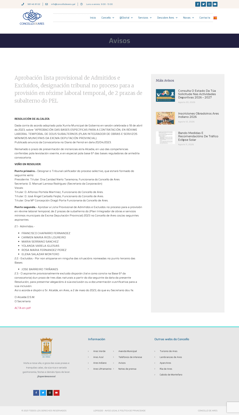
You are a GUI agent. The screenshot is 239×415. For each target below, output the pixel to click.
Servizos (143, 18)
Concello (106, 18)
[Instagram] (209, 4)
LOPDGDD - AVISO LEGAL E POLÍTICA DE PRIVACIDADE (119, 410)
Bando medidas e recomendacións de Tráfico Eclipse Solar (198, 136)
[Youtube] (215, 4)
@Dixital (124, 18)
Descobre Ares (165, 18)
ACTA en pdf (23, 308)
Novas (187, 18)
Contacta (204, 18)
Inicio (93, 18)
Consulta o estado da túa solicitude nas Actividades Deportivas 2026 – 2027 (197, 94)
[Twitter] (203, 4)
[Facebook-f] (197, 4)
